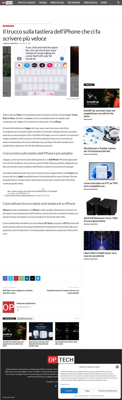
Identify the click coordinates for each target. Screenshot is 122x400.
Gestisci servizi (65, 384)
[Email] (32, 278)
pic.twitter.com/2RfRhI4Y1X (19, 193)
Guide (104, 2)
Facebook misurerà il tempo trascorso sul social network (63, 291)
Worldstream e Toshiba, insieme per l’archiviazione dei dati (100, 149)
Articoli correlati (9, 318)
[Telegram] (38, 278)
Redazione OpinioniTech (11, 43)
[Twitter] (10, 278)
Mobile (43, 2)
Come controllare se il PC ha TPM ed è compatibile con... (100, 184)
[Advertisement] (61, 13)
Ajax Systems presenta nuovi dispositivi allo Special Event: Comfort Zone (39, 344)
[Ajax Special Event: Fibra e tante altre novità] (67, 331)
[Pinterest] (16, 278)
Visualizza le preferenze (107, 391)
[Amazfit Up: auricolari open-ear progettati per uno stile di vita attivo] (15, 331)
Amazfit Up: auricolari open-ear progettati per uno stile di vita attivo (13, 344)
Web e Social (57, 2)
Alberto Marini (88, 119)
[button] (117, 367)
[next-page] (78, 318)
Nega (87, 391)
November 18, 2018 (41, 196)
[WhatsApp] (21, 278)
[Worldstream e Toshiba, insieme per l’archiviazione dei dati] (101, 135)
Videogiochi (90, 2)
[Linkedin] (27, 278)
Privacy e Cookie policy (82, 396)
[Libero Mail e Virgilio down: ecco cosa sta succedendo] (101, 240)
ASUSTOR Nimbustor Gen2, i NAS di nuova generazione (100, 219)
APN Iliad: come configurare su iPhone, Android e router (18, 291)
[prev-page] (75, 318)
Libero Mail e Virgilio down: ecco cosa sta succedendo (100, 254)
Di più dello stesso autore (25, 318)
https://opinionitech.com (23, 307)
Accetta (69, 391)
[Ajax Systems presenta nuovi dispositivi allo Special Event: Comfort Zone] (41, 331)
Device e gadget (27, 2)
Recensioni (74, 2)
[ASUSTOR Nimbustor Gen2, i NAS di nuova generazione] (101, 205)
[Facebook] (5, 278)
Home (4, 23)
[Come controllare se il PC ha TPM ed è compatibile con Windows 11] (101, 170)
